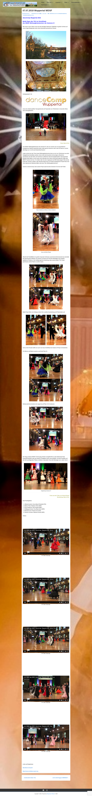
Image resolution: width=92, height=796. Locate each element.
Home (42, 2)
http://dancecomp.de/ (28, 767)
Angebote (58, 2)
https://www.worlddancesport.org (30, 771)
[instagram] (47, 790)
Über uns (49, 2)
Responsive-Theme (50, 793)
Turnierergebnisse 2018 (28, 15)
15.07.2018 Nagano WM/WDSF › (60, 777)
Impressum (44, 4)
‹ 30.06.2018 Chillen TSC (30, 777)
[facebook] (43, 790)
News (66, 2)
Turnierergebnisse (62, 13)
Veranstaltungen (75, 2)
